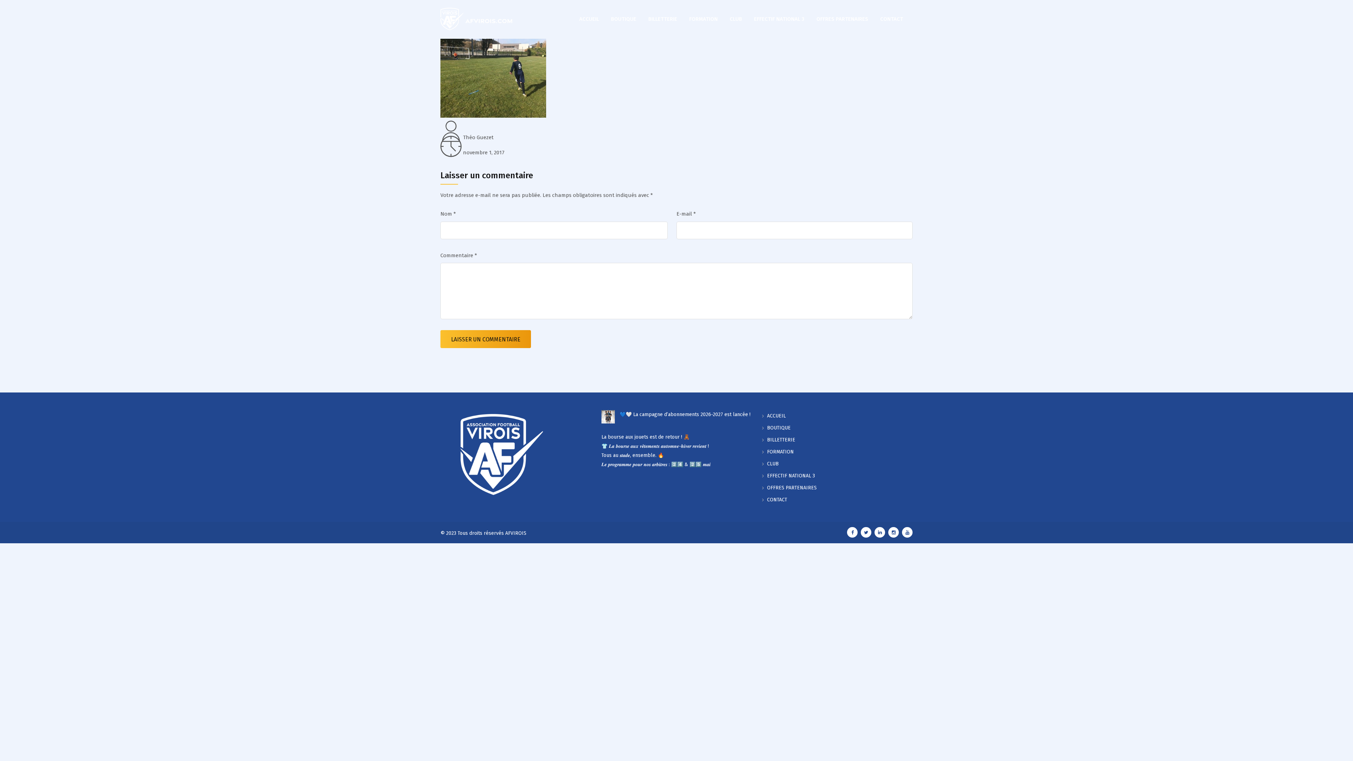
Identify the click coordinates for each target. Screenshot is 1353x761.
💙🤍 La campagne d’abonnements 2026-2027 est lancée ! (685, 414)
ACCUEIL (589, 19)
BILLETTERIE (662, 19)
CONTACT (891, 19)
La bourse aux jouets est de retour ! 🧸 (645, 437)
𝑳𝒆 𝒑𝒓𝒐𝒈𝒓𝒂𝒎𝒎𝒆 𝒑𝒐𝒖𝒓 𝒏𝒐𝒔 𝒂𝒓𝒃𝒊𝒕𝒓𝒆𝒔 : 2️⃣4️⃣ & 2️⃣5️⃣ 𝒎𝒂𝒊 (656, 465)
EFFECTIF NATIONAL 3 (779, 19)
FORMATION (703, 19)
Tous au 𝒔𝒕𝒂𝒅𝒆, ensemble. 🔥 (632, 455)
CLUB (736, 19)
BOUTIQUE (623, 19)
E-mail (686, 214)
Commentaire (458, 255)
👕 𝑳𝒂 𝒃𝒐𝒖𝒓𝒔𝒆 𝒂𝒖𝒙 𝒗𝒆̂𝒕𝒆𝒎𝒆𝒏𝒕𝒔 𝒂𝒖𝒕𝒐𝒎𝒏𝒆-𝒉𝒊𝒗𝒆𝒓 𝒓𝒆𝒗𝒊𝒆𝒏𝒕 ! (655, 446)
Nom (448, 214)
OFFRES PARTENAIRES (842, 19)
